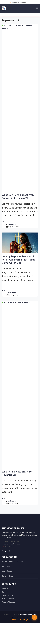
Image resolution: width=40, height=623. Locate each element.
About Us (5, 588)
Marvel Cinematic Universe (12, 561)
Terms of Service (8, 602)
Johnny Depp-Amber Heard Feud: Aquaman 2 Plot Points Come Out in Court (18, 259)
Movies (4, 222)
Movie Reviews (7, 571)
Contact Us (6, 592)
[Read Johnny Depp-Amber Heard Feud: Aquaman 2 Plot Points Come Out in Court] (20, 243)
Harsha (13, 224)
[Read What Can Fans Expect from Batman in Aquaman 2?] (20, 108)
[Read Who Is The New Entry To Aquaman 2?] (20, 384)
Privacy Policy (7, 595)
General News (7, 576)
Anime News (6, 566)
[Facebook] (2, 551)
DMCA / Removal (8, 599)
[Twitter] (5, 551)
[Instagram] (9, 551)
